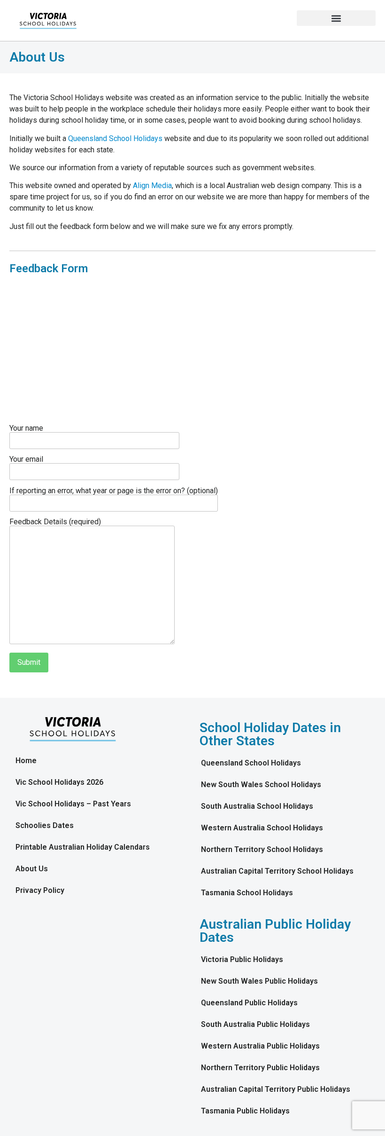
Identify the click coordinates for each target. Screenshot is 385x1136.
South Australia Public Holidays (255, 1024)
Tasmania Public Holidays (245, 1110)
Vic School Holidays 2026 (59, 782)
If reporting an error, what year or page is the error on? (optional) (113, 491)
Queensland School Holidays (115, 138)
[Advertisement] (192, 354)
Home (26, 760)
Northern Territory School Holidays (262, 849)
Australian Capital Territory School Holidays (277, 871)
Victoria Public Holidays (242, 959)
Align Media (152, 185)
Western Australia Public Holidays (260, 1045)
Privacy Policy (39, 890)
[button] (336, 18)
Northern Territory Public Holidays (260, 1067)
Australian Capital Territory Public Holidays (275, 1089)
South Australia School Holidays (257, 806)
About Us (31, 868)
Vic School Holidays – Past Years (73, 803)
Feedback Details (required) (55, 522)
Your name (26, 429)
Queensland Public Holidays (249, 1002)
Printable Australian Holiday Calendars (82, 847)
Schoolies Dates (44, 825)
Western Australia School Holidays (262, 827)
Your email (26, 460)
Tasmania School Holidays (247, 892)
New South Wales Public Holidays (259, 981)
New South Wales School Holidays (261, 784)
